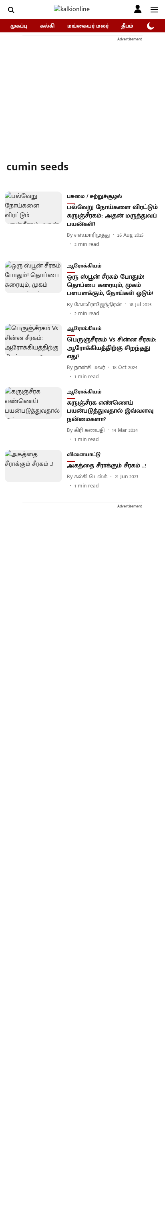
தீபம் (127, 26)
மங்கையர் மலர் (88, 26)
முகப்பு (18, 26)
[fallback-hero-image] (36, 220)
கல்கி (47, 26)
